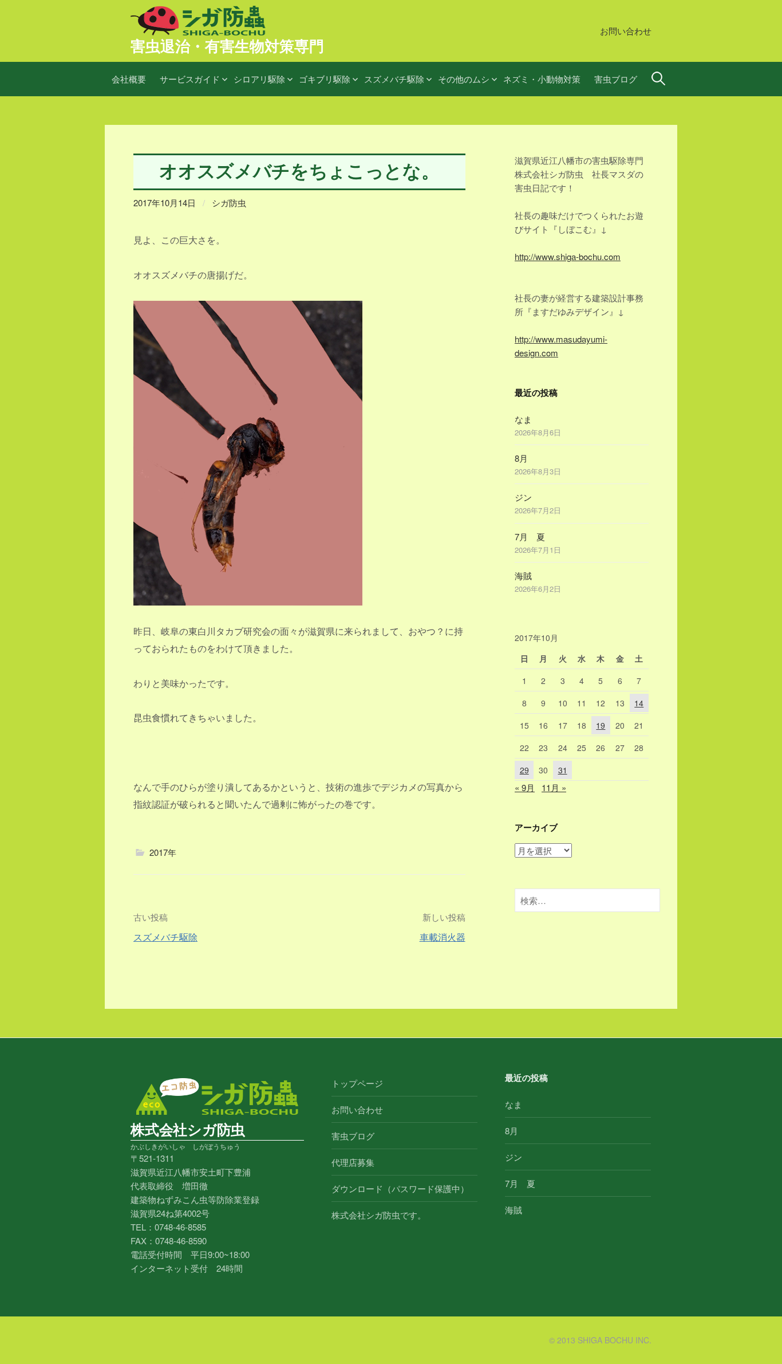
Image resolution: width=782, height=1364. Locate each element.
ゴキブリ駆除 (324, 79)
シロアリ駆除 (259, 79)
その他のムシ (463, 79)
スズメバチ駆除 (394, 79)
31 (562, 770)
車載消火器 (442, 937)
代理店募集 (352, 1162)
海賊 (523, 575)
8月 (521, 458)
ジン (523, 497)
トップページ (357, 1083)
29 (524, 770)
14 (638, 703)
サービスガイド (190, 79)
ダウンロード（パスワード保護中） (400, 1188)
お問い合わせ (625, 31)
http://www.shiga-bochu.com (568, 256)
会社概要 (129, 79)
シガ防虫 (229, 202)
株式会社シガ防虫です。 (378, 1215)
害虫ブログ (615, 79)
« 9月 (525, 787)
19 (600, 725)
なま (523, 419)
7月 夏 (530, 536)
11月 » (554, 787)
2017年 (162, 852)
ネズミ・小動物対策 (541, 79)
